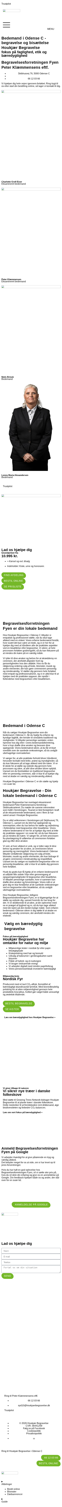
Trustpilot (6, 4)
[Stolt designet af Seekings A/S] (34, 1438)
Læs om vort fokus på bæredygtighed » (22, 1112)
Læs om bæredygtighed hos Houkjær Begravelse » (29, 1017)
